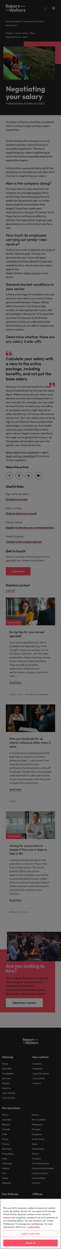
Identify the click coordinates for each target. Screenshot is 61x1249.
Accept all (30, 1243)
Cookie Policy (33, 1227)
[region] (30, 1224)
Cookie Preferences (30, 1233)
